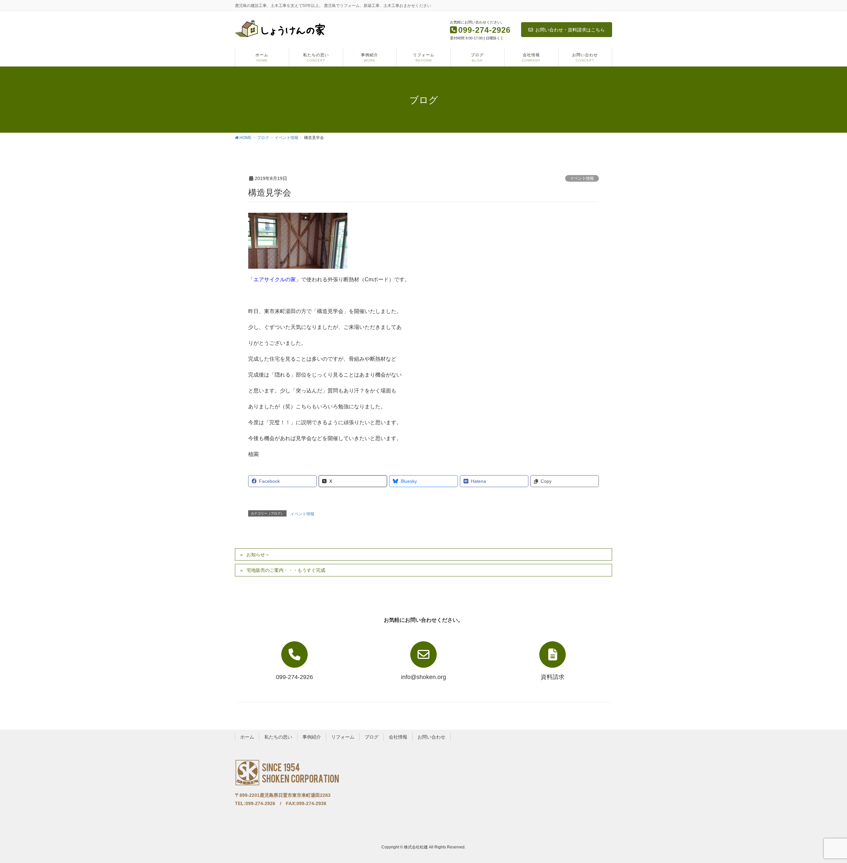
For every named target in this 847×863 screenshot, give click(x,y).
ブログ (372, 737)
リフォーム (342, 737)
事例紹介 (311, 737)
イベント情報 (582, 178)
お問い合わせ (431, 737)
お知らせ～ (258, 554)
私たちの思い (278, 737)
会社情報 (398, 737)
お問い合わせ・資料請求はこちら (570, 29)
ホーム (247, 737)
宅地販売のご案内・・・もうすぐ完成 (285, 570)
